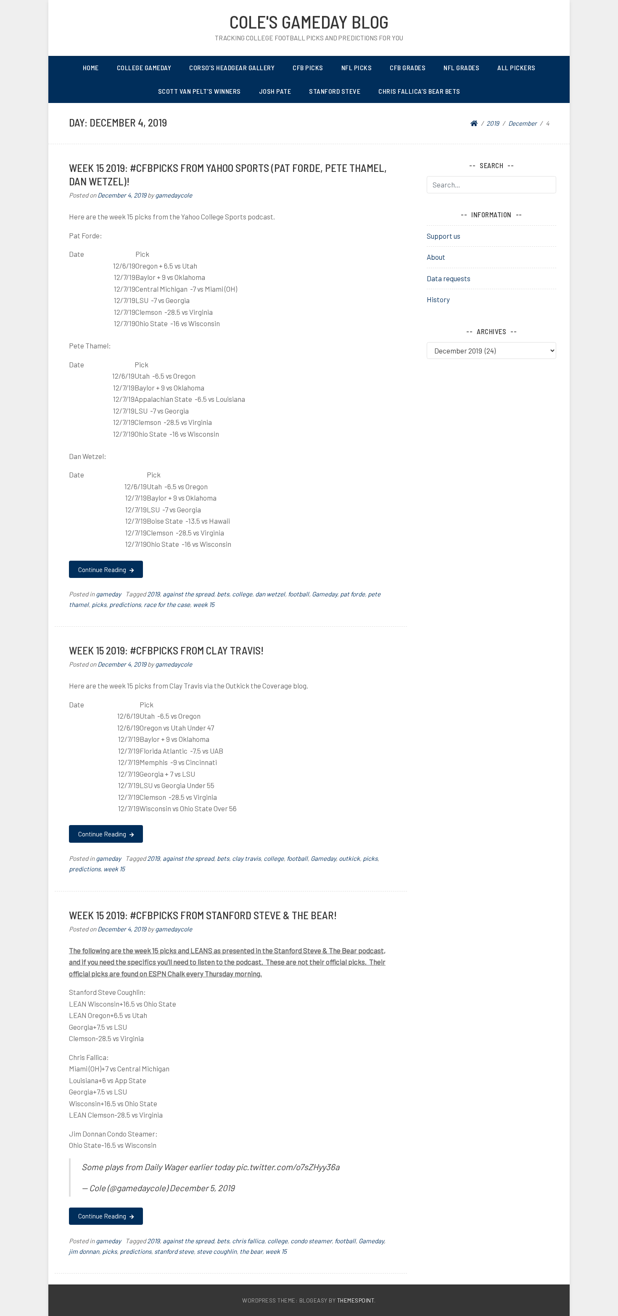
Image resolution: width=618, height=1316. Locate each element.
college (242, 594)
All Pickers (516, 67)
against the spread (188, 594)
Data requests (448, 278)
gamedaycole (173, 195)
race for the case (167, 604)
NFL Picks (356, 67)
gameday (108, 594)
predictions (125, 604)
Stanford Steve (334, 91)
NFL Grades (461, 67)
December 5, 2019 (202, 1188)
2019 (153, 594)
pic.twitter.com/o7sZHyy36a (287, 1167)
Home (91, 67)
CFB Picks (308, 67)
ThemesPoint (356, 1300)
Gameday (324, 594)
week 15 (203, 604)
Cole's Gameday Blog (309, 21)
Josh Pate (275, 91)
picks (99, 604)
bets (223, 594)
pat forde (352, 594)
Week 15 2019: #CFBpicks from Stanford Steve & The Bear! (203, 914)
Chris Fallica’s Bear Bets (419, 91)
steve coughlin (217, 1251)
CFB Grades (407, 67)
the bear (251, 1251)
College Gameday (144, 67)
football (298, 594)
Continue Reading (102, 569)
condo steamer (311, 1241)
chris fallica (248, 1241)
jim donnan (84, 1251)
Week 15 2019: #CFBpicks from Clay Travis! (166, 650)
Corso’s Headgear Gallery (232, 67)
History (438, 299)
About (436, 257)
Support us (443, 236)
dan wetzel (270, 594)
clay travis (246, 858)
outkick (349, 858)
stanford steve (174, 1251)
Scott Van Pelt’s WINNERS (199, 91)
